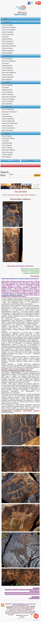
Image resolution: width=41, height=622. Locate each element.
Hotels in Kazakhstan (7, 32)
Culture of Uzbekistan (8, 101)
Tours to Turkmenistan (8, 109)
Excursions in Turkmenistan (9, 112)
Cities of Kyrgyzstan (7, 68)
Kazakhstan (7, 22)
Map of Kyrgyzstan (7, 79)
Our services (5, 36)
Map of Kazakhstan (7, 53)
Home (6, 19)
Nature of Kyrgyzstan (7, 70)
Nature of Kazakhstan (8, 43)
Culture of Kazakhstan (8, 50)
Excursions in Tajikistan (8, 138)
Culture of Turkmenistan (8, 128)
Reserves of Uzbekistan (8, 99)
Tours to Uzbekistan (7, 85)
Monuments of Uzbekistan (9, 97)
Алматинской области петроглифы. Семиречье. (21, 195)
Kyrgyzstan (7, 56)
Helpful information (7, 39)
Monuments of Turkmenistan (9, 123)
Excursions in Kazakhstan (9, 27)
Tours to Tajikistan (7, 136)
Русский (30, 160)
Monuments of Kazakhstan (9, 46)
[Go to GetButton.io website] (36, 620)
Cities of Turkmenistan (8, 118)
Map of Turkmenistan (7, 130)
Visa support (5, 63)
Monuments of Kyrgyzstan (9, 72)
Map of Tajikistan (6, 157)
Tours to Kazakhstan (7, 25)
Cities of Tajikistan (7, 145)
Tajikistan (7, 133)
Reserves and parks (7, 48)
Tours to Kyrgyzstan (7, 58)
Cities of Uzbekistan (7, 92)
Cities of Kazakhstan (7, 41)
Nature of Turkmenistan (8, 121)
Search (11, 174)
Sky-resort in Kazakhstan (8, 29)
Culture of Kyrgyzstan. (8, 77)
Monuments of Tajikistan (8, 150)
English (10, 160)
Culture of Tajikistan (7, 154)
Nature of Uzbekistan (7, 94)
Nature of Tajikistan (7, 147)
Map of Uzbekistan (7, 103)
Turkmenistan (8, 106)
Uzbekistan (7, 82)
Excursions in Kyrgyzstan (9, 61)
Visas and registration (8, 34)
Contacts (20, 165)
